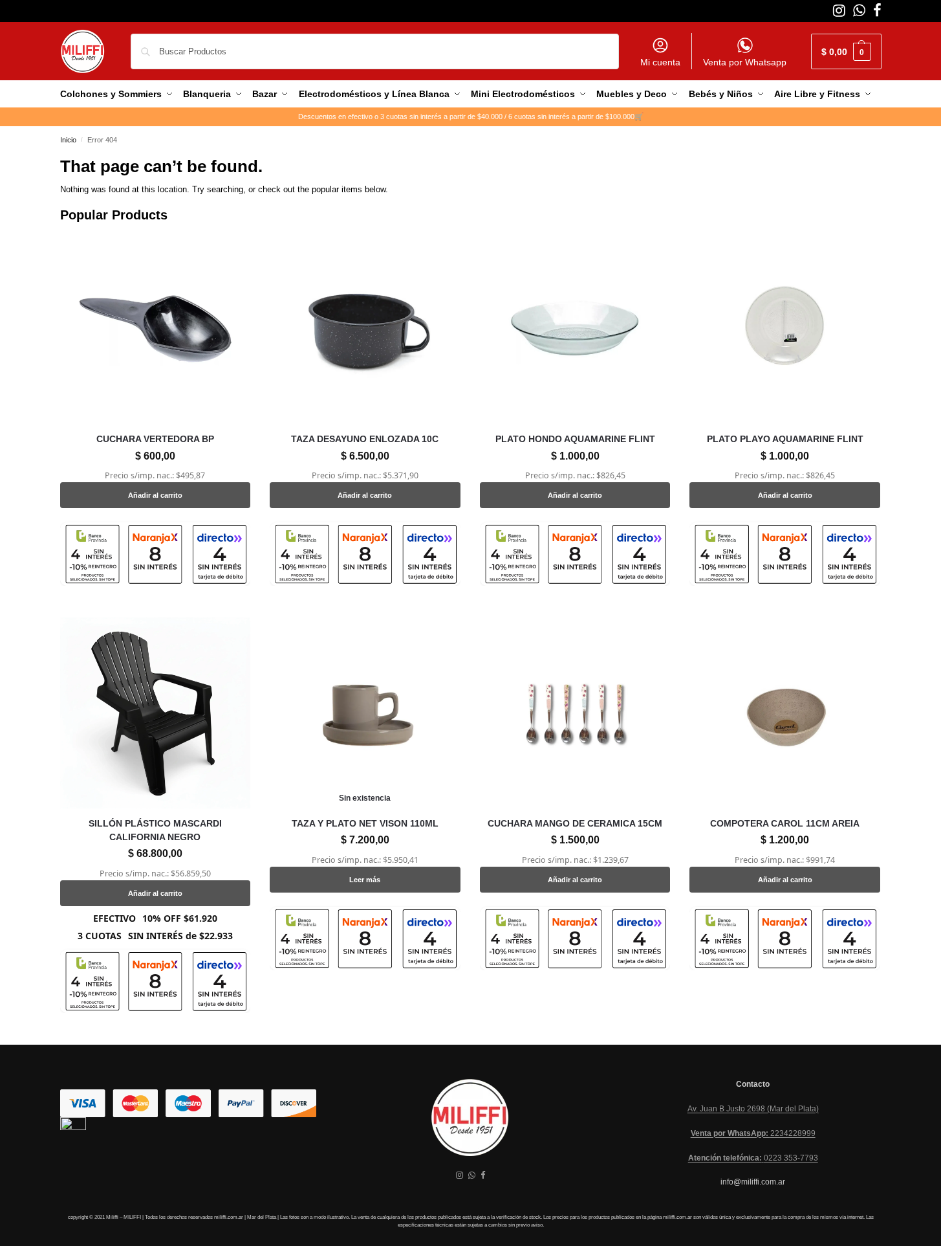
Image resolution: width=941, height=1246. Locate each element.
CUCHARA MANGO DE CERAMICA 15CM (575, 823)
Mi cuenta (660, 62)
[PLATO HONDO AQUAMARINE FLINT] (575, 329)
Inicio (68, 140)
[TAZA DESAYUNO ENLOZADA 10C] (365, 329)
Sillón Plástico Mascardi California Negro (155, 830)
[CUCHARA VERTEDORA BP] (155, 329)
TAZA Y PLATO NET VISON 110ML (365, 823)
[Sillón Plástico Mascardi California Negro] (155, 712)
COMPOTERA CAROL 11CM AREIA (785, 823)
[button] (846, 51)
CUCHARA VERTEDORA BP (155, 439)
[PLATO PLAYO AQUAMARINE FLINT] (784, 329)
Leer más (364, 880)
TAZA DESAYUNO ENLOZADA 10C (364, 439)
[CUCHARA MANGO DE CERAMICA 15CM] (575, 712)
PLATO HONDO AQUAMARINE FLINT (575, 439)
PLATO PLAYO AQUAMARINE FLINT (785, 439)
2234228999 (753, 1133)
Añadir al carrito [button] (155, 495)
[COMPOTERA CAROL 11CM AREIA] (784, 712)
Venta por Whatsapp (744, 62)
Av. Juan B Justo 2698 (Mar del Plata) (753, 1108)
